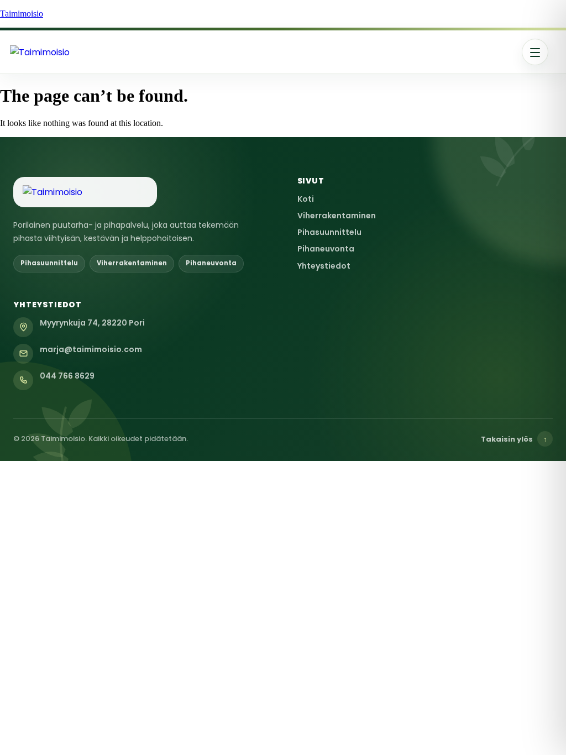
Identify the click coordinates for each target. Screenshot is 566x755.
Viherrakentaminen (336, 215)
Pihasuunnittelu (329, 232)
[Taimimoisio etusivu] (82, 52)
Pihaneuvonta (325, 248)
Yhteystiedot (323, 265)
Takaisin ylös (514, 439)
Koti (305, 199)
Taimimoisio (21, 13)
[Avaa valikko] (535, 52)
